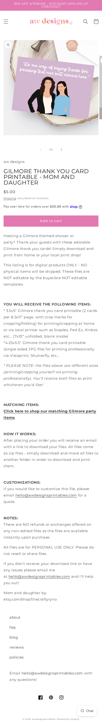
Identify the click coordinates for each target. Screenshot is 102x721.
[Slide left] (40, 149)
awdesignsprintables (44, 719)
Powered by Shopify (68, 719)
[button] (6, 21)
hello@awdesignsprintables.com (46, 495)
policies (16, 657)
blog (13, 637)
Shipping (10, 198)
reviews (16, 647)
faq (12, 627)
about (15, 617)
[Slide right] (61, 149)
